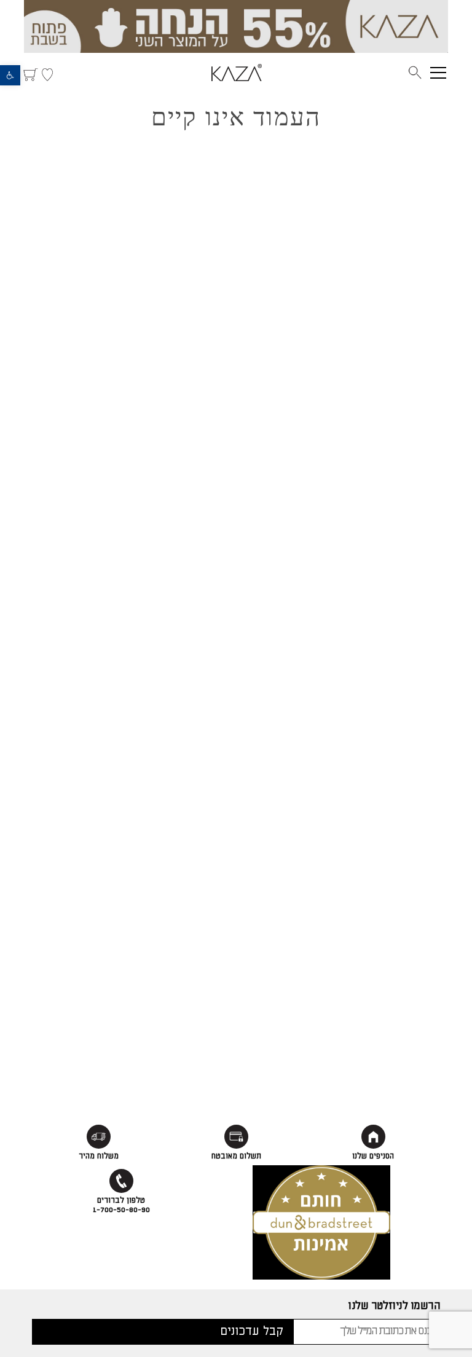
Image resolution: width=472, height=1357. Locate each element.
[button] (10, 75)
